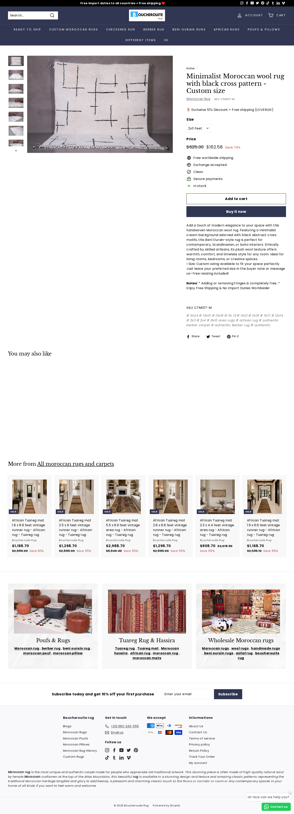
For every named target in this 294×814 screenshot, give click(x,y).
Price (191, 139)
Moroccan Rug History (80, 750)
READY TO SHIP (27, 29)
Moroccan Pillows (76, 744)
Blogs (67, 726)
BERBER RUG (154, 29)
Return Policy (199, 750)
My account (198, 763)
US (166, 40)
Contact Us (198, 732)
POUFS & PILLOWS (264, 29)
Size (190, 119)
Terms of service (202, 738)
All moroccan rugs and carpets (75, 464)
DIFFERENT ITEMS (141, 40)
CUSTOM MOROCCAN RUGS (73, 29)
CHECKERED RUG (120, 29)
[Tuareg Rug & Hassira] (147, 611)
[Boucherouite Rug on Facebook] (114, 750)
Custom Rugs (73, 756)
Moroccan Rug (198, 99)
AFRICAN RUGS (227, 29)
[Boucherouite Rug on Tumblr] (114, 757)
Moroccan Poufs (75, 738)
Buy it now (236, 211)
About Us (196, 726)
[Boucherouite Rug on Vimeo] (129, 757)
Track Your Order (202, 756)
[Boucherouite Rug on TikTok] (107, 757)
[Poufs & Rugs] (53, 611)
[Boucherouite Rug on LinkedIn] (121, 757)
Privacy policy (199, 744)
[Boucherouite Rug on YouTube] (121, 750)
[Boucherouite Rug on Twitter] (129, 750)
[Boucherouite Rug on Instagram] (107, 750)
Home (190, 68)
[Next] (16, 149)
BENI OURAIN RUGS (189, 29)
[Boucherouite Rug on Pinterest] (136, 750)
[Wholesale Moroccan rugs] (241, 611)
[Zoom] (100, 104)
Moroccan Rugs (75, 732)
